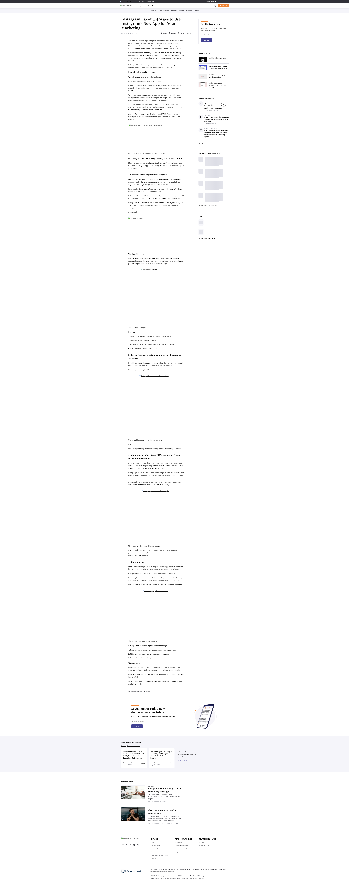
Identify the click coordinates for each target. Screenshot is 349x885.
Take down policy (175, 878)
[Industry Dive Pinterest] (138, 845)
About (153, 842)
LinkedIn (196, 10)
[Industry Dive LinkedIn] (123, 845)
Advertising (178, 842)
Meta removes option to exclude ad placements (218, 67)
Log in (177, 852)
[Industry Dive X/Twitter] (130, 845)
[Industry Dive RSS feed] (142, 845)
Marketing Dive (150, 1)
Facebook (153, 10)
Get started (183, 761)
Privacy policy (155, 878)
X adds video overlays (217, 58)
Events (145, 6)
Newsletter (154, 852)
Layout (136, 43)
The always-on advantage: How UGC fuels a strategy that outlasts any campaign (216, 106)
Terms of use (165, 878)
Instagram (166, 10)
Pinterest (181, 10)
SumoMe (152, 189)
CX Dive (142, 1)
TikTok (160, 10)
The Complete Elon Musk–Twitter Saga (162, 812)
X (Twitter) (189, 10)
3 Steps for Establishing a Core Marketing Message (164, 790)
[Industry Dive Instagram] (134, 845)
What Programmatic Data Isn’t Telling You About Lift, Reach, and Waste (216, 119)
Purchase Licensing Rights (159, 855)
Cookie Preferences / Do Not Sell (193, 878)
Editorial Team (155, 845)
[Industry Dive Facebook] (127, 845)
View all (200, 143)
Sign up (206, 40)
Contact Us (154, 849)
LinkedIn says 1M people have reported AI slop (217, 85)
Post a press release (210, 205)
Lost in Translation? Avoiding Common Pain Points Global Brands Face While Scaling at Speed (216, 133)
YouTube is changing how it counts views (217, 76)
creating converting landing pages (171, 578)
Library (139, 6)
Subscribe (225, 5)
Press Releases (153, 6)
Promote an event (210, 238)
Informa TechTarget (182, 869)
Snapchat (174, 10)
